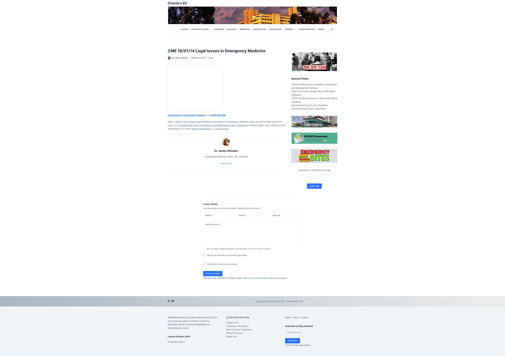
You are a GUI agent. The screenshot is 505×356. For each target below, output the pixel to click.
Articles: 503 (226, 164)
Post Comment (213, 273)
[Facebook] (169, 301)
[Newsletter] (314, 61)
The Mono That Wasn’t (237, 326)
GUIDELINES (219, 29)
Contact (305, 317)
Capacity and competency (235, 125)
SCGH (211, 58)
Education (231, 29)
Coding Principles (307, 29)
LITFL (170, 125)
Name (208, 215)
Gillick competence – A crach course (210, 128)
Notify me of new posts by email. (222, 264)
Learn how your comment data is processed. (265, 278)
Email (242, 215)
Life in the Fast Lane (239, 317)
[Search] (332, 29)
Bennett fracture (234, 333)
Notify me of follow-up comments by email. (227, 255)
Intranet (289, 29)
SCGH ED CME (218, 115)
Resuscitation (259, 29)
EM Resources (275, 29)
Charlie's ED (177, 3)
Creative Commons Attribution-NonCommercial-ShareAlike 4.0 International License (189, 324)
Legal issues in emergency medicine (186, 115)
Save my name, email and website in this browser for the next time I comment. (238, 249)
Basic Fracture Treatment (238, 329)
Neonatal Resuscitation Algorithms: (309, 108)
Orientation (245, 29)
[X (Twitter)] (173, 301)
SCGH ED (184, 29)
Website (276, 215)
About (288, 317)
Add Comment (212, 224)
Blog (296, 317)
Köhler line (231, 336)
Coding (321, 29)
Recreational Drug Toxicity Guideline (310, 105)
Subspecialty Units (200, 29)
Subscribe (292, 340)
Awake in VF (232, 322)
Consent (181, 125)
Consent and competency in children (204, 125)
